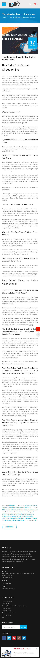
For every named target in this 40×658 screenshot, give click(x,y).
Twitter (9, 638)
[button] (19, 52)
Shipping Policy (7, 601)
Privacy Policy (6, 615)
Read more (9, 527)
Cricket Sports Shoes (9, 508)
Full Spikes (10, 518)
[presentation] (6, 40)
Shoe (18, 508)
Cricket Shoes (32, 505)
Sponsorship (6, 608)
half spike (17, 518)
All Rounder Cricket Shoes (10, 510)
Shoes (22, 508)
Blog (26, 505)
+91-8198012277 (7, 583)
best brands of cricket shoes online (18, 512)
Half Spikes (25, 518)
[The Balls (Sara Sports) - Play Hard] (14, 4)
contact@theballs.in (8, 588)
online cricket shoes (18, 520)
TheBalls (28, 508)
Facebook (4, 638)
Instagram (19, 638)
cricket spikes (11, 516)
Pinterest (14, 638)
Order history (6, 610)
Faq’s (3, 617)
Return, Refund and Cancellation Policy (14, 606)
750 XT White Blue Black (21, 649)
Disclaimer (5, 603)
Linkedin (24, 638)
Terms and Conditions (9, 613)
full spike (19, 516)
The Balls (12, 505)
